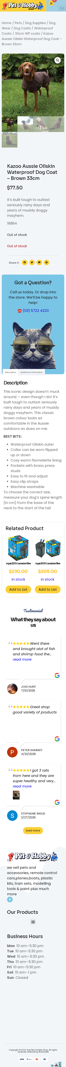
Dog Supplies (35, 23)
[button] (57, 60)
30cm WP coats (27, 33)
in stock (18, 572)
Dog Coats (22, 28)
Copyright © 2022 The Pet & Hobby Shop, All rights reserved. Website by (33, 1050)
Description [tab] (10, 372)
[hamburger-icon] (62, 8)
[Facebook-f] (10, 899)
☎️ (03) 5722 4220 (33, 310)
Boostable (44, 1051)
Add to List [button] (18, 589)
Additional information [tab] (31, 372)
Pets (18, 23)
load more (33, 830)
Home (6, 23)
